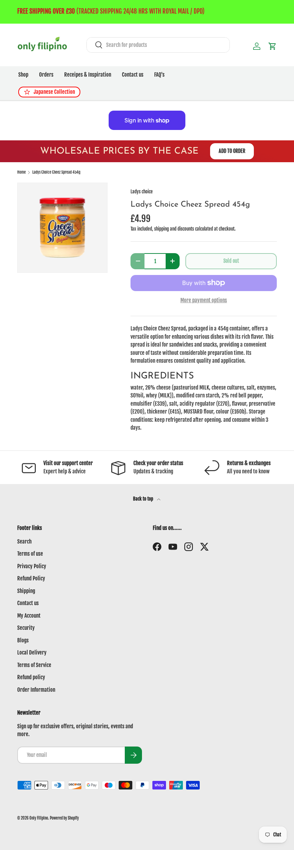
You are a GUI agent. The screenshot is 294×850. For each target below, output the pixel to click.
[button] (272, 46)
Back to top (143, 499)
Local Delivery (32, 652)
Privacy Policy (31, 566)
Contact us (132, 74)
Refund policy (31, 677)
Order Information (36, 689)
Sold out (231, 261)
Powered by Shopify (64, 818)
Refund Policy (31, 578)
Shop (23, 74)
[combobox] (158, 45)
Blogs (23, 640)
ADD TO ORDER (232, 151)
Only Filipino (38, 818)
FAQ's (159, 74)
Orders (46, 74)
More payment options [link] (203, 300)
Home (21, 172)
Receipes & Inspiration (87, 74)
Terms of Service (34, 665)
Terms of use (30, 553)
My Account (29, 615)
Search (24, 541)
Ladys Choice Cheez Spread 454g (56, 172)
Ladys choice (142, 191)
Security (26, 627)
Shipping (26, 591)
